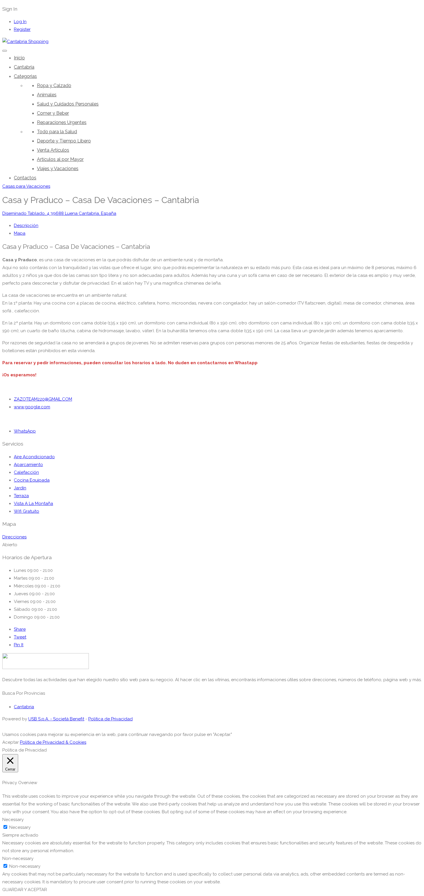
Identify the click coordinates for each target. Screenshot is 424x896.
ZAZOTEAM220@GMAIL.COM (43, 399)
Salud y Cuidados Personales (68, 104)
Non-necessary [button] (17, 858)
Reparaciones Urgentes (62, 122)
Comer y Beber (53, 113)
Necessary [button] (13, 819)
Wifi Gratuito (26, 511)
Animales (47, 94)
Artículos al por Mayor (60, 159)
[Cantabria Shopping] (25, 41)
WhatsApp (25, 431)
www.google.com (32, 407)
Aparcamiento (28, 464)
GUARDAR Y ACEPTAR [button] (24, 889)
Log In (20, 21)
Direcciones (14, 537)
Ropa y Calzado (54, 85)
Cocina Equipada (32, 480)
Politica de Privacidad (110, 719)
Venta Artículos (53, 150)
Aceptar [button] (10, 742)
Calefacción (26, 472)
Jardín (20, 488)
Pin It (18, 644)
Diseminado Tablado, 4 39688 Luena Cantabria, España (59, 213)
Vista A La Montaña (33, 503)
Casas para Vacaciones (26, 186)
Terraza (21, 495)
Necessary (20, 827)
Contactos (25, 178)
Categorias (25, 76)
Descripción (26, 225)
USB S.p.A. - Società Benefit (56, 719)
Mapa (19, 233)
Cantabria (24, 67)
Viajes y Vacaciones (57, 168)
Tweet (20, 637)
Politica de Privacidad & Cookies (53, 742)
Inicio (19, 58)
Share (20, 629)
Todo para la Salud (57, 131)
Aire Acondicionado (34, 456)
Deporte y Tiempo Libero (64, 141)
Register (22, 29)
